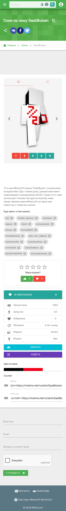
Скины (24, 45)
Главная (9, 45)
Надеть (23, 354)
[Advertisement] (33, 62)
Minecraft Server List (41, 499)
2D (47, 82)
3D (18, 82)
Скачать (24, 347)
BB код (13, 381)
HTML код (15, 394)
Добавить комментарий (16, 447)
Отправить (15, 473)
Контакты (22, 491)
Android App (41, 491)
